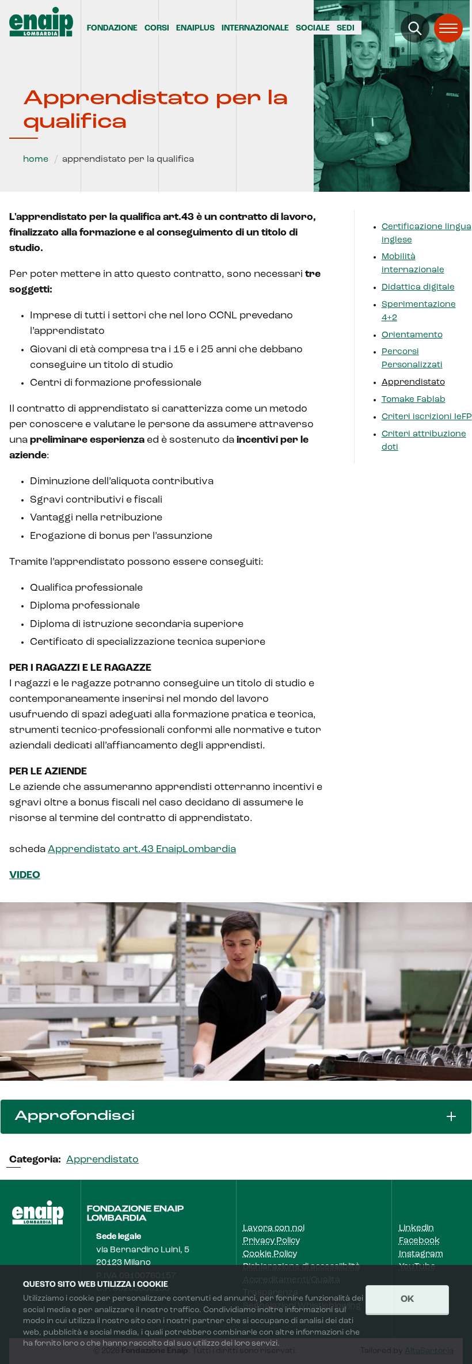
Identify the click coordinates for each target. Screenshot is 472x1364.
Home (35, 159)
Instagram (421, 1254)
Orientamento (412, 335)
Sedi (346, 28)
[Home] (41, 22)
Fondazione (112, 28)
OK (407, 1299)
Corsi (156, 28)
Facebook (419, 1241)
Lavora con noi (273, 1228)
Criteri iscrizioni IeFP (427, 417)
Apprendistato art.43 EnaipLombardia (142, 850)
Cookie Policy (270, 1254)
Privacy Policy (271, 1241)
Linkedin (416, 1228)
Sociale (313, 28)
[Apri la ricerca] (415, 28)
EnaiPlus (195, 28)
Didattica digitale (418, 287)
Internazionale (255, 28)
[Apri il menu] (448, 28)
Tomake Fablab (414, 400)
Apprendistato (413, 382)
